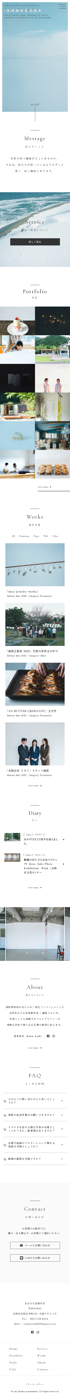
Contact (42, 1369)
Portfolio (16, 1355)
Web (46, 536)
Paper (36, 536)
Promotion (24, 536)
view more (33, 785)
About (41, 1362)
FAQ (13, 1369)
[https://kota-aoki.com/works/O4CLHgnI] (48, 1036)
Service (42, 1349)
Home (14, 1349)
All (13, 536)
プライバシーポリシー (35, 1384)
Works (41, 1355)
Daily (13, 1362)
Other (55, 536)
